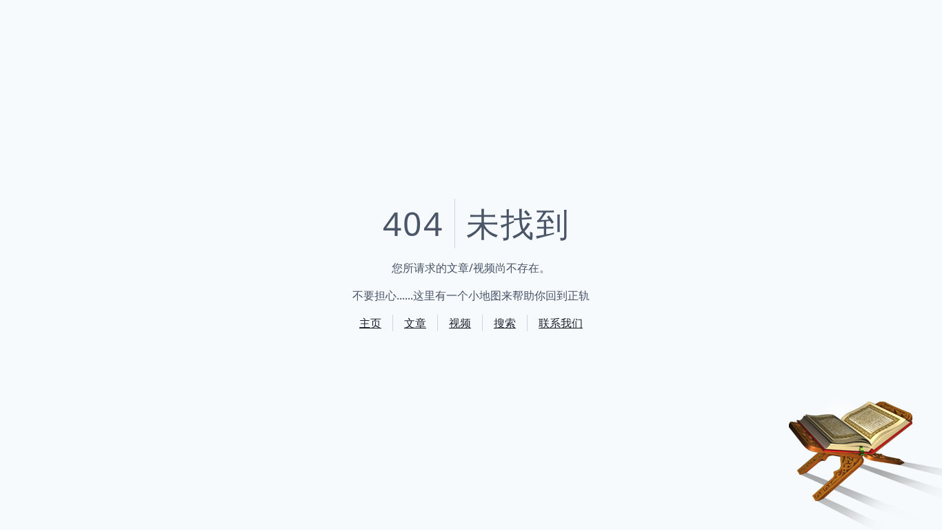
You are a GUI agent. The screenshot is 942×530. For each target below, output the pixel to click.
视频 (460, 323)
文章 (415, 323)
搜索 (505, 323)
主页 (370, 323)
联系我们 (561, 323)
